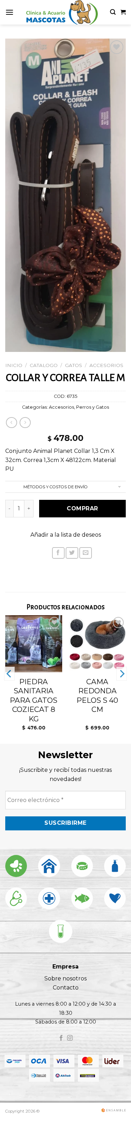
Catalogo (44, 365)
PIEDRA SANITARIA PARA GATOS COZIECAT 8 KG (33, 700)
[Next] (121, 674)
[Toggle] (119, 487)
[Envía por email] (85, 553)
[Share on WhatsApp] (45, 555)
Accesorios (106, 365)
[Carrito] (123, 12)
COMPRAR (82, 508)
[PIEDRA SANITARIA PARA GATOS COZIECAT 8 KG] (33, 643)
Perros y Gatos (92, 407)
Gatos (73, 365)
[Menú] (9, 12)
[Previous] (9, 674)
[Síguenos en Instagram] (70, 1038)
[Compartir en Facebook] (58, 553)
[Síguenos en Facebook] (61, 1038)
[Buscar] (113, 12)
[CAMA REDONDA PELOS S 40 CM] (97, 643)
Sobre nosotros (65, 978)
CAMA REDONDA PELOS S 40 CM (97, 695)
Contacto (66, 987)
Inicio (13, 365)
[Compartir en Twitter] (72, 553)
